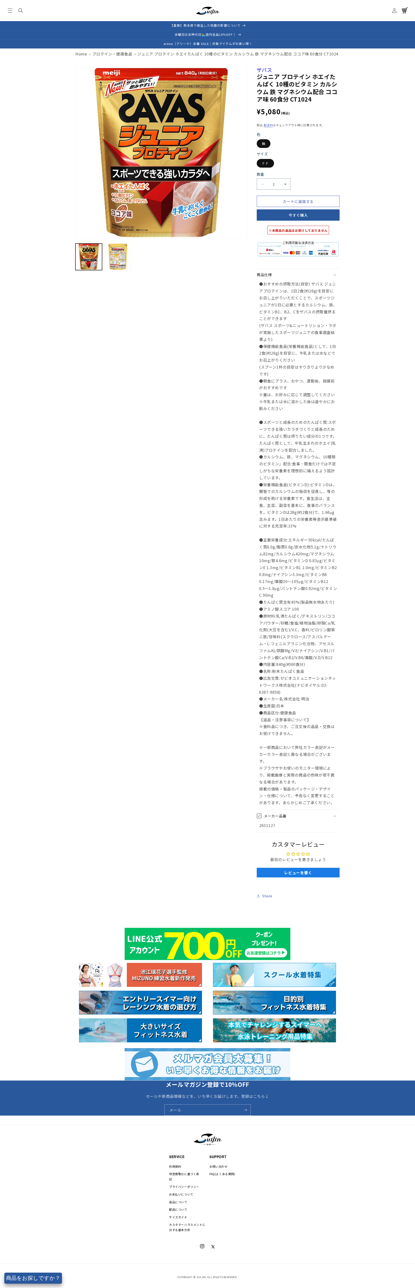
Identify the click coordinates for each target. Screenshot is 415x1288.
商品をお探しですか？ (33, 1278)
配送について (178, 1209)
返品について (178, 1202)
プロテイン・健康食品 (112, 54)
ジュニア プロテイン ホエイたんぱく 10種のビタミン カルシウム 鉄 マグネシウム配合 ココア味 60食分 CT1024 (237, 54)
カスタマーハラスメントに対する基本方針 (187, 1227)
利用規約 (175, 1166)
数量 (260, 174)
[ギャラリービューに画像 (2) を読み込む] (117, 256)
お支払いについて (181, 1194)
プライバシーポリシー (184, 1187)
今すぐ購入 (298, 215)
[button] (10, 10)
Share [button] (267, 895)
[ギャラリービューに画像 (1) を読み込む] (88, 256)
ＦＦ (265, 163)
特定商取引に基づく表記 (184, 1176)
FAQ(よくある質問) (222, 1174)
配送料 (268, 125)
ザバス (264, 70)
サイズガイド (178, 1217)
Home (81, 54)
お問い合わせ (218, 1166)
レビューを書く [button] (298, 872)
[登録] (245, 1110)
